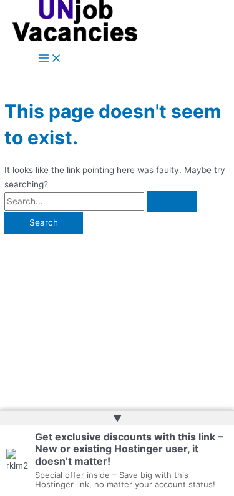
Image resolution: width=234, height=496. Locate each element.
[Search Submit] (172, 201)
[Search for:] (100, 201)
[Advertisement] (117, 317)
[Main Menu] (49, 59)
